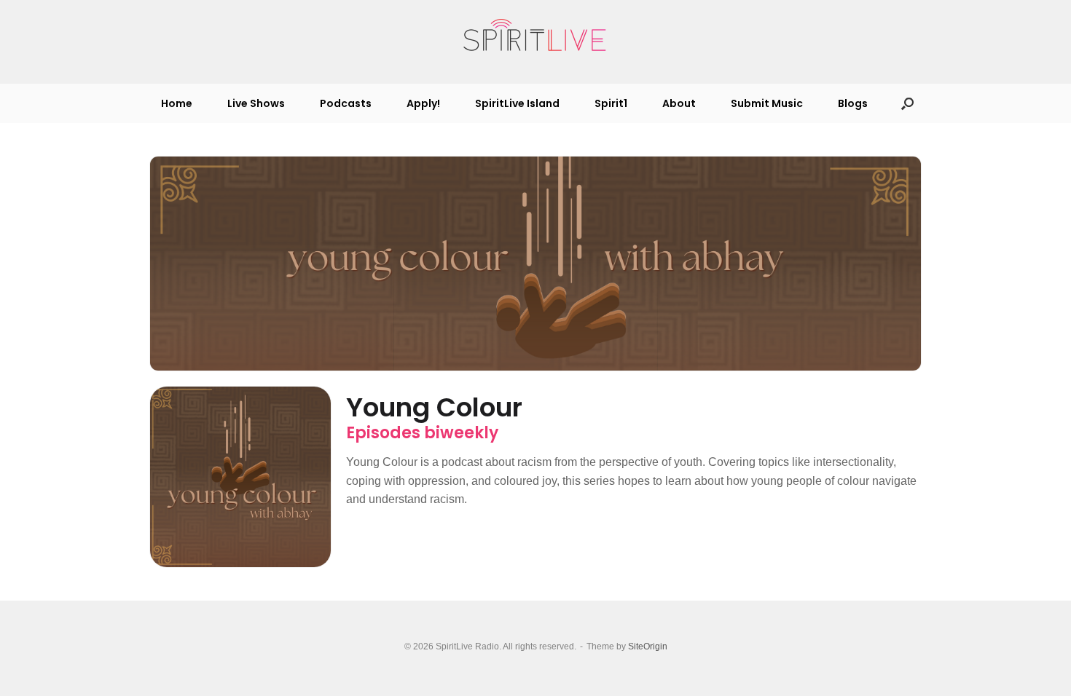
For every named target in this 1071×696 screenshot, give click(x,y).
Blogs (853, 103)
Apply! (423, 103)
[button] (907, 103)
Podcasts (346, 103)
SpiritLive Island (517, 103)
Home (176, 103)
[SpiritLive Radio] (535, 35)
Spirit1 (611, 103)
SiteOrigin (647, 646)
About (679, 103)
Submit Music (767, 103)
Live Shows (256, 103)
